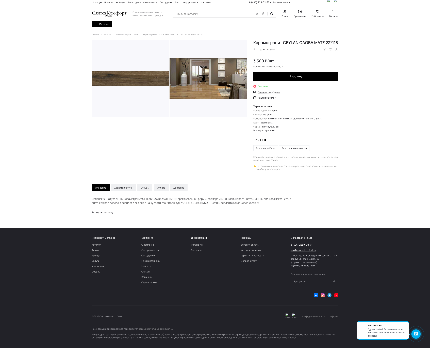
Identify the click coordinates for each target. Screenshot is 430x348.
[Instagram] (323, 295)
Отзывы (145, 187)
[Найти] (272, 13)
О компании (148, 244)
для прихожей (301, 118)
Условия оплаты (250, 244)
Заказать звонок (281, 2)
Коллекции (98, 266)
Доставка (178, 187)
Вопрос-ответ (249, 260)
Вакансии (146, 277)
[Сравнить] (324, 49)
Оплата (161, 187)
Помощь (246, 238)
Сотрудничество (150, 250)
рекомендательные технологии (155, 328)
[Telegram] (329, 295)
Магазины (196, 250)
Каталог (96, 244)
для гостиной (275, 118)
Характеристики (123, 187)
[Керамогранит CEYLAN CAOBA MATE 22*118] (130, 78)
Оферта (334, 316)
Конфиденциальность (313, 316)
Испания (267, 114)
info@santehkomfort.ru (303, 250)
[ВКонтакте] (316, 295)
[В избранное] (330, 49)
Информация (199, 238)
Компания (147, 238)
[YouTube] (336, 295)
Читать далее (289, 337)
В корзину (295, 76)
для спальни (316, 118)
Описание (100, 187)
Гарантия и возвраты (252, 255)
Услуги (96, 260)
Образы (96, 271)
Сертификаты (149, 282)
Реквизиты (197, 244)
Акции (95, 250)
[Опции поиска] (256, 13)
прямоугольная (270, 126)
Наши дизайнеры (150, 260)
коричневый (267, 122)
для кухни (288, 118)
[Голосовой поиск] (264, 13)
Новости (146, 266)
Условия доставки (251, 250)
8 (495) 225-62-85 (259, 2)
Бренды (96, 255)
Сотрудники (148, 255)
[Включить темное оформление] (288, 316)
